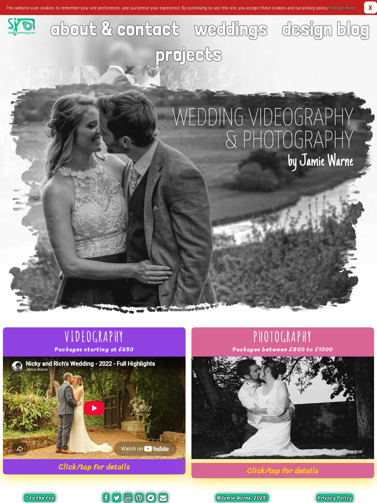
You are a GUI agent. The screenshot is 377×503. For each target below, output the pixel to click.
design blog (326, 28)
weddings (230, 28)
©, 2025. (242, 498)
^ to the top (39, 498)
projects (188, 54)
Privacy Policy (335, 498)
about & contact (115, 28)
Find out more (342, 8)
